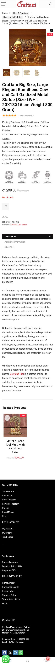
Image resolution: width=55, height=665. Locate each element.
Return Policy (8, 591)
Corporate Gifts (9, 570)
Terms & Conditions (11, 599)
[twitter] (10, 652)
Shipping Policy (9, 595)
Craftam (5, 217)
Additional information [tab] (15, 242)
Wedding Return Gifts (12, 566)
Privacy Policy (8, 583)
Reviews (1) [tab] (10, 247)
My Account (7, 529)
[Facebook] (4, 652)
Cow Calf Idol (17, 374)
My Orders (7, 533)
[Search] (50, 4)
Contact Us (7, 495)
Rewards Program (10, 504)
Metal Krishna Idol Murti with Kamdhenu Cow (15, 446)
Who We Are (8, 491)
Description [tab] (10, 237)
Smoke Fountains (10, 562)
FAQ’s (4, 603)
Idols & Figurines (20, 13)
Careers (6, 508)
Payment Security (10, 587)
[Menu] (3, 4)
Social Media (8, 512)
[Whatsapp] (20, 652)
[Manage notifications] (48, 658)
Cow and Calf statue (12, 17)
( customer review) (26, 116)
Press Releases (9, 500)
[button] (51, 30)
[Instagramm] (15, 652)
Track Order (7, 537)
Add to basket (15, 460)
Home (5, 13)
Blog (4, 516)
